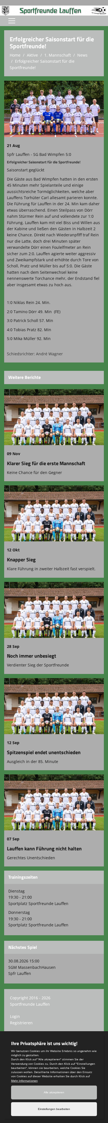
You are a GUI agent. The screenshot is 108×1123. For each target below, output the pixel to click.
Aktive (32, 55)
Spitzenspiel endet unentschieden (44, 752)
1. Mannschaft (57, 55)
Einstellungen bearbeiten (54, 1109)
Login (15, 1016)
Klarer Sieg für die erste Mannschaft (46, 463)
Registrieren (21, 1022)
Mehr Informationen (24, 1081)
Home (15, 55)
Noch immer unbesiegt (31, 656)
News (82, 55)
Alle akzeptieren (54, 1092)
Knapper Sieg (21, 559)
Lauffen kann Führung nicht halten (44, 848)
